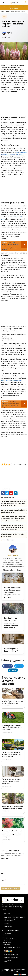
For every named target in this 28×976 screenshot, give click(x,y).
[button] (25, 3)
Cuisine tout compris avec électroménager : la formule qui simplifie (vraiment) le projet (12, 592)
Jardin (7, 11)
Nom (2, 873)
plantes (11, 540)
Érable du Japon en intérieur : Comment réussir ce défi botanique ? (12, 781)
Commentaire (5, 858)
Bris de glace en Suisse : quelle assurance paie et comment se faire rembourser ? (11, 623)
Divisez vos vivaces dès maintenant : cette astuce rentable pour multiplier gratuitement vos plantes (12, 527)
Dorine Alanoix (13, 555)
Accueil (2, 11)
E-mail (3, 880)
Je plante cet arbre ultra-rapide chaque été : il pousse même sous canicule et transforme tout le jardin (13, 503)
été (8, 540)
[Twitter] (7, 493)
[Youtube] (11, 493)
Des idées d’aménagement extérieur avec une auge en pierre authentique (11, 754)
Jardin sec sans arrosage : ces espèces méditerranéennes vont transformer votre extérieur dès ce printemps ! (13, 519)
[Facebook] (3, 493)
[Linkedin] (16, 493)
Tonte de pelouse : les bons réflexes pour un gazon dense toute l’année (12, 728)
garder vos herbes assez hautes (11, 380)
